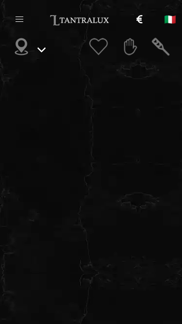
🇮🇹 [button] (170, 19)
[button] (19, 19)
